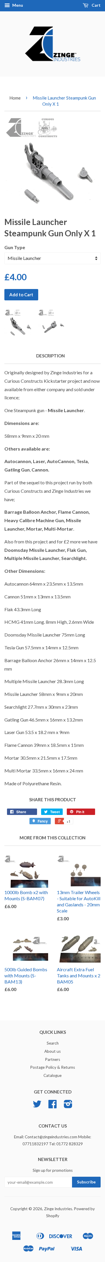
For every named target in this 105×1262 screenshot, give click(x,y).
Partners (52, 1059)
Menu (17, 5)
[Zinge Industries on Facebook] (52, 1106)
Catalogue (52, 1075)
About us (52, 1051)
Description (50, 355)
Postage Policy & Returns (52, 1067)
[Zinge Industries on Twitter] (37, 1106)
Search (53, 1043)
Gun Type (14, 247)
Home (15, 97)
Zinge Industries (58, 1208)
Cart (96, 5)
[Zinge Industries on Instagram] (68, 1106)
